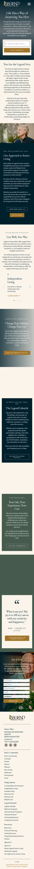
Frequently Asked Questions (14, 836)
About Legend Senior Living (13, 848)
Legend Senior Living (12, 864)
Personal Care (9, 794)
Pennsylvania (8, 775)
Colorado (7, 759)
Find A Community (17, 50)
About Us (7, 846)
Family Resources (10, 833)
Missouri (7, 767)
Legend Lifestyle (10, 806)
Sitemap (24, 866)
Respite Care (8, 800)
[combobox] (17, 43)
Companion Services (11, 820)
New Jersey (8, 770)
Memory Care (8, 797)
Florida (6, 762)
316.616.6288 (14, 742)
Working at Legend (10, 851)
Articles (6, 839)
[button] (30, 287)
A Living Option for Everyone (14, 786)
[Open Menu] (29, 4)
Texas (6, 778)
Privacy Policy (17, 866)
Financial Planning (10, 831)
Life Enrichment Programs (13, 812)
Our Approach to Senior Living (14, 854)
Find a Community (10, 756)
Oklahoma (8, 773)
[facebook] (6, 745)
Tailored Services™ (10, 815)
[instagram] (15, 745)
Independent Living (11, 789)
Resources (7, 828)
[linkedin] (10, 745)
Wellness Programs (10, 809)
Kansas (6, 764)
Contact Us (8, 739)
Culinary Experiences (11, 817)
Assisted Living (9, 791)
